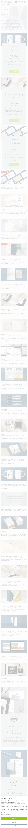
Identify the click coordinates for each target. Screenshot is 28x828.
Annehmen (14, 818)
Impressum (8, 814)
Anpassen (14, 825)
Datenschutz (3, 814)
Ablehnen (14, 822)
